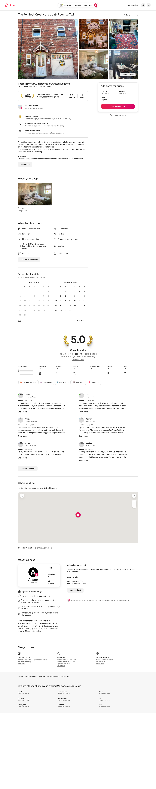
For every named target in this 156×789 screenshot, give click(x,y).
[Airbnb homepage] (10, 5)
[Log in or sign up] (143, 5)
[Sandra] (20, 395)
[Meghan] (81, 420)
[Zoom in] (134, 502)
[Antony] (20, 444)
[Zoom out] (134, 506)
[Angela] (20, 420)
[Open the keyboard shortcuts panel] (19, 320)
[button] (48, 291)
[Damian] (81, 444)
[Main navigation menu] (149, 5)
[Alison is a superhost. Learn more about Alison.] (20, 107)
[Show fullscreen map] (134, 496)
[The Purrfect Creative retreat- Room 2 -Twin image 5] (123, 64)
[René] (81, 395)
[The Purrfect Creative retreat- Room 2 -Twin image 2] (93, 34)
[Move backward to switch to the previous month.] (20, 282)
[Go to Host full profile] (39, 575)
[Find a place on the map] (22, 496)
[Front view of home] (48, 49)
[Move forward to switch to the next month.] (84, 282)
